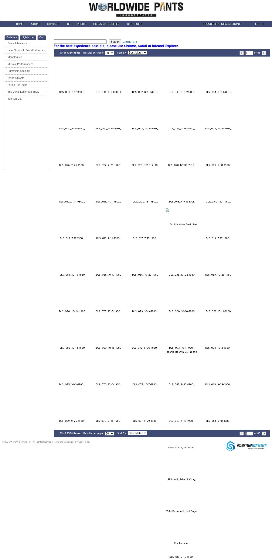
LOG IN (259, 24)
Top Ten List (14, 98)
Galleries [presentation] (11, 37)
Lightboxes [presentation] (28, 37)
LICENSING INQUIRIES (106, 24)
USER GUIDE (134, 24)
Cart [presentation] (41, 37)
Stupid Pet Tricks (17, 84)
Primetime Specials (19, 70)
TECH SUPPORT (76, 24)
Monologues (15, 57)
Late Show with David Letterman (26, 50)
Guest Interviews (17, 43)
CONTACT (53, 24)
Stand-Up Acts (16, 77)
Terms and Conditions (63, 442)
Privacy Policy (83, 442)
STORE (35, 24)
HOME (19, 24)
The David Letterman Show (23, 91)
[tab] (11, 37)
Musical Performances (20, 64)
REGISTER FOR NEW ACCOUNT (221, 24)
